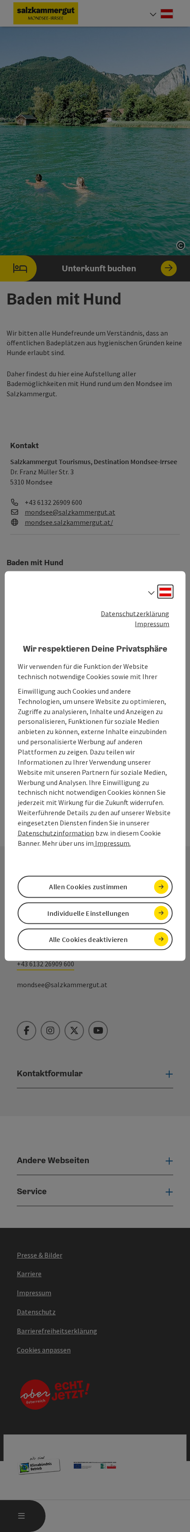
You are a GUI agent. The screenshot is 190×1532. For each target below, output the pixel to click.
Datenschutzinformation (56, 832)
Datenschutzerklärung (135, 613)
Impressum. (112, 842)
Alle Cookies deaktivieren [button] (88, 938)
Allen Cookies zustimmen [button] (88, 886)
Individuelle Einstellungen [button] (88, 912)
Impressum (152, 623)
